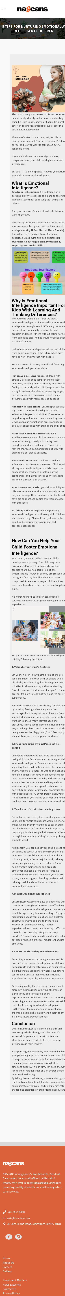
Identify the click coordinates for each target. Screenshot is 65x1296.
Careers (7, 1267)
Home (6, 1258)
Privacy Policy (11, 1293)
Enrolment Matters (15, 1280)
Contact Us (9, 1289)
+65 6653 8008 (16, 1212)
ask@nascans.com (18, 1218)
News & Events (12, 1284)
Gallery (7, 1271)
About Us (8, 1262)
